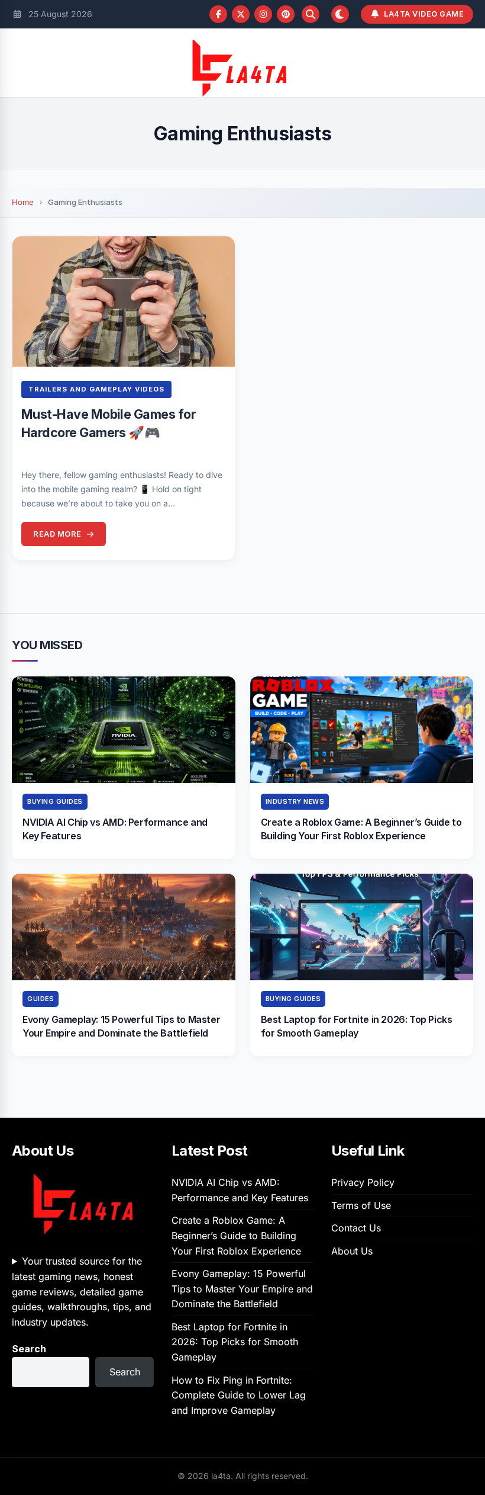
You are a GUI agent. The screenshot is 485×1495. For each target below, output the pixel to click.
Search (29, 1349)
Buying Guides (55, 802)
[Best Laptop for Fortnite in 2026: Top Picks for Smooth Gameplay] (362, 927)
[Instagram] (263, 14)
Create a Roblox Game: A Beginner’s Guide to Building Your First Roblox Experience (236, 1235)
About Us (352, 1251)
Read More (57, 533)
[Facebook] (218, 14)
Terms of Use (361, 1205)
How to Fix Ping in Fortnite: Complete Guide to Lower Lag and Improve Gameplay (239, 1395)
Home (23, 202)
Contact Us (356, 1228)
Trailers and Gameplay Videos (96, 389)
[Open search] (310, 14)
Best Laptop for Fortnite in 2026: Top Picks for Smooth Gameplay (235, 1342)
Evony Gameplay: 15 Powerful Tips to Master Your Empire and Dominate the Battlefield (242, 1289)
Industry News (295, 802)
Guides (40, 999)
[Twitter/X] (241, 14)
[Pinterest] (286, 14)
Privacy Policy (363, 1182)
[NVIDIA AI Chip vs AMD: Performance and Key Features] (123, 729)
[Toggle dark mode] (340, 14)
